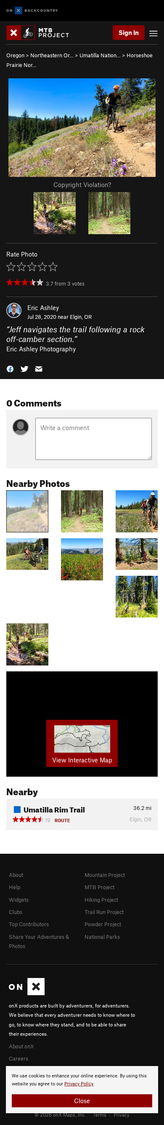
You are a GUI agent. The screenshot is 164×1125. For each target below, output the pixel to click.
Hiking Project (101, 899)
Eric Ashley (43, 307)
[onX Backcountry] (32, 10)
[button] (10, 368)
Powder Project (103, 924)
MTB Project (99, 887)
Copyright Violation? (82, 184)
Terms (99, 1114)
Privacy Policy (78, 1084)
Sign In (129, 32)
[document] (82, 1089)
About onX (21, 1046)
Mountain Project (105, 874)
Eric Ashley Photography (41, 349)
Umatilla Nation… (100, 55)
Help (14, 887)
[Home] (41, 32)
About (16, 874)
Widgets (19, 899)
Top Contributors (29, 924)
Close (82, 1100)
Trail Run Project (104, 912)
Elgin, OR (81, 316)
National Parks (102, 936)
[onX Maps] (27, 993)
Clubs (15, 912)
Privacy (122, 1114)
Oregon (15, 55)
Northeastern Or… (52, 55)
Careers (18, 1058)
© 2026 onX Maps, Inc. (60, 1114)
